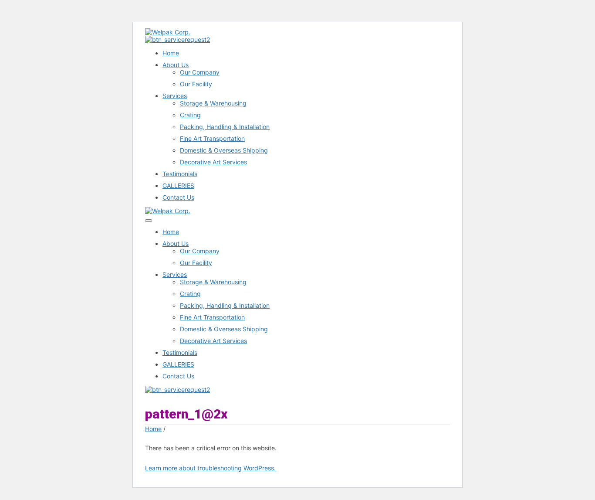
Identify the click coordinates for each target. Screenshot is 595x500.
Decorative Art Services (213, 162)
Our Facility (196, 84)
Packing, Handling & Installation (225, 126)
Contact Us (178, 197)
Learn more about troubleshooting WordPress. (210, 468)
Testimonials (179, 173)
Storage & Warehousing (213, 103)
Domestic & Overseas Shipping (224, 150)
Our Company (200, 72)
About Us (175, 64)
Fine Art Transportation (212, 138)
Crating (190, 115)
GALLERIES (178, 185)
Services (174, 95)
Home (170, 53)
